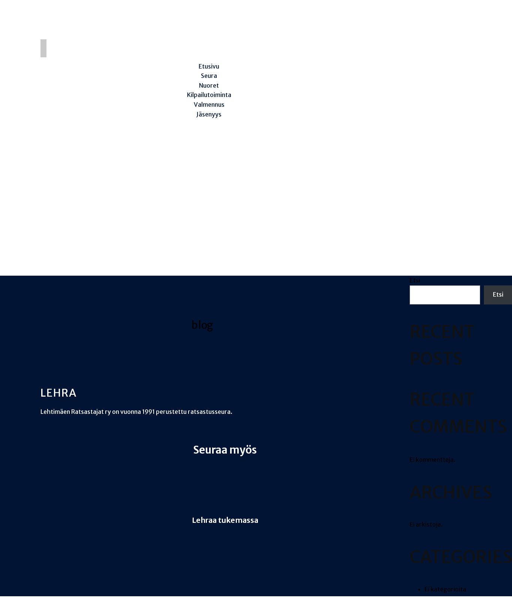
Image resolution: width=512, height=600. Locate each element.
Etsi (415, 280)
